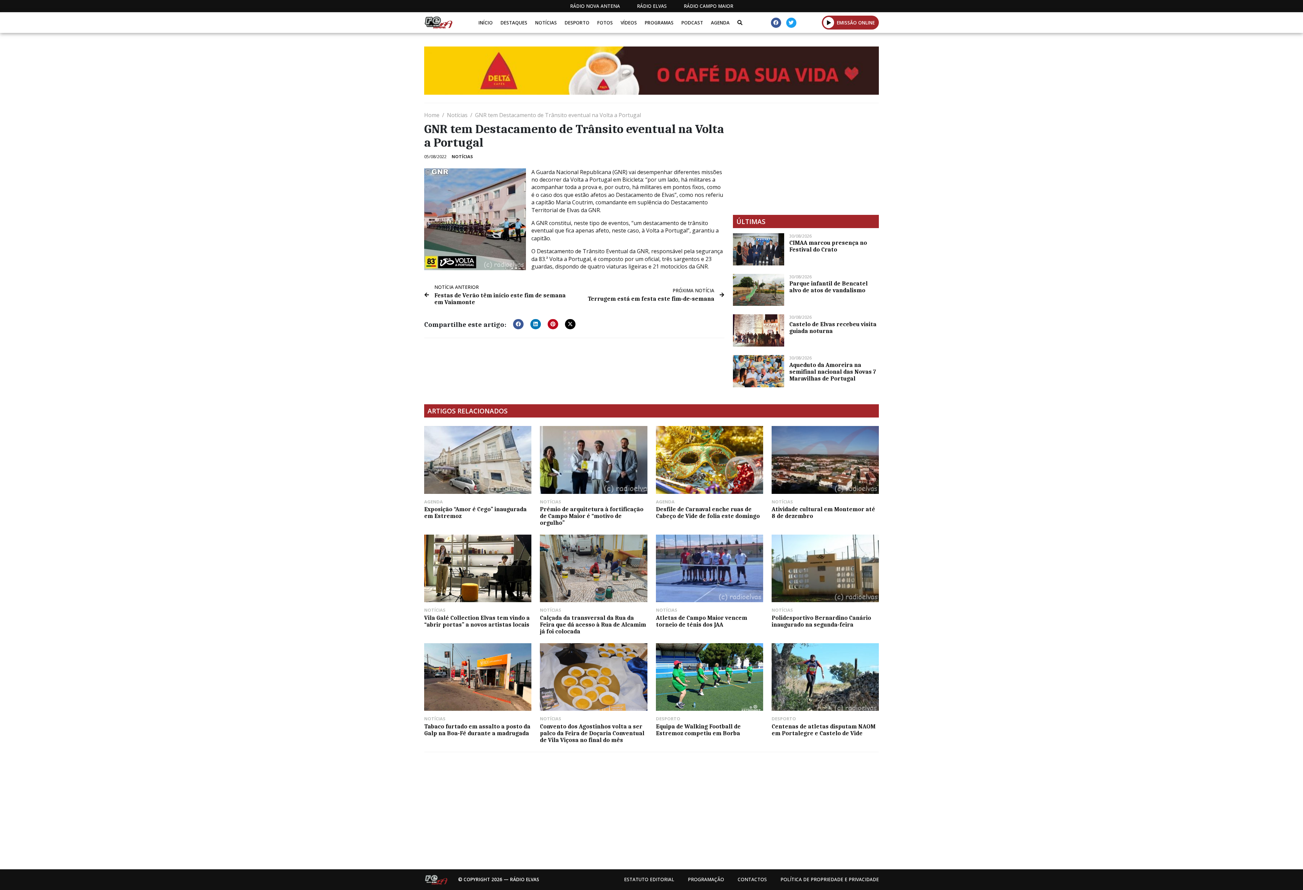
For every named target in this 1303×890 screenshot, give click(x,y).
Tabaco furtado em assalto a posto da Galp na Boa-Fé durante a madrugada (477, 730)
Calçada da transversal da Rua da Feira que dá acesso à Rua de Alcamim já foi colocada (593, 624)
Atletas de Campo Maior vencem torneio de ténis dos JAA (701, 621)
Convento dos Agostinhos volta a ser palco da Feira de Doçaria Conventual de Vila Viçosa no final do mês (592, 733)
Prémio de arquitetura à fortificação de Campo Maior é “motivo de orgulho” (591, 516)
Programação (706, 879)
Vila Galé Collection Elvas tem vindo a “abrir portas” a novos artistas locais (477, 621)
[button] (828, 22)
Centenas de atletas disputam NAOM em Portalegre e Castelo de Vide (823, 730)
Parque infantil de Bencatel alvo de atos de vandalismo (828, 287)
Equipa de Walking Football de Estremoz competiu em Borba (698, 730)
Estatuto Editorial (649, 879)
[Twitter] (791, 23)
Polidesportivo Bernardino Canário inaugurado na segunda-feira (821, 621)
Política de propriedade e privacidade (829, 879)
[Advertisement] (806, 158)
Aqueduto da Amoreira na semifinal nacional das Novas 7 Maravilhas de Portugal (832, 371)
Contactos (752, 879)
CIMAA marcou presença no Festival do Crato (828, 246)
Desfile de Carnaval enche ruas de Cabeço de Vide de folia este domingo (708, 512)
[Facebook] (776, 23)
